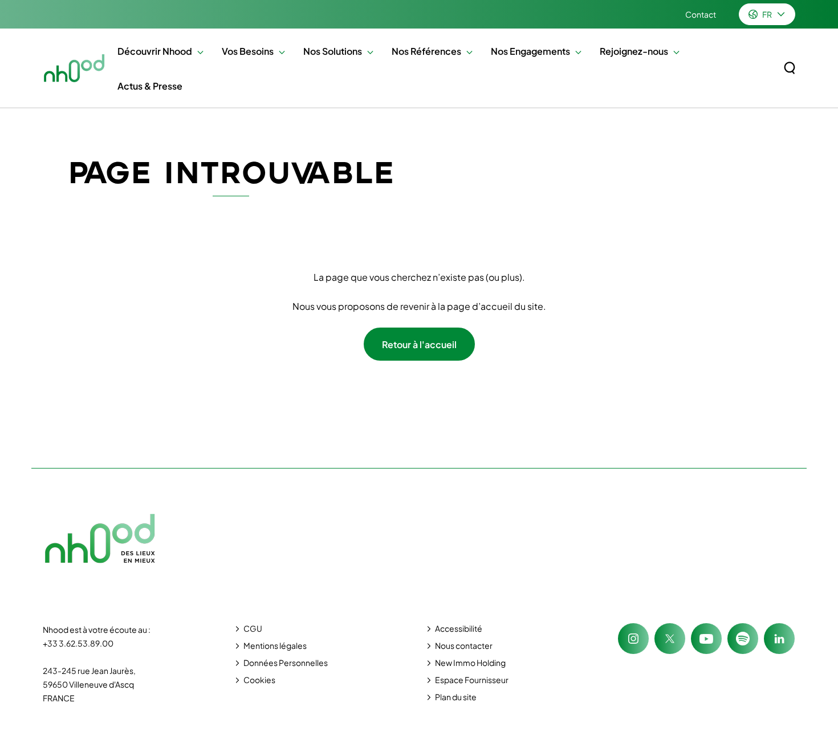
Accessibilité (458, 628)
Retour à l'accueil (419, 344)
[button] (198, 51)
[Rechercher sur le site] (789, 67)
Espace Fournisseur (472, 680)
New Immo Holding (470, 662)
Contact (700, 14)
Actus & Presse (149, 86)
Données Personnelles (285, 662)
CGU (252, 628)
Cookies (259, 680)
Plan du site (456, 697)
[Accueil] (74, 68)
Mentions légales (275, 645)
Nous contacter (464, 645)
